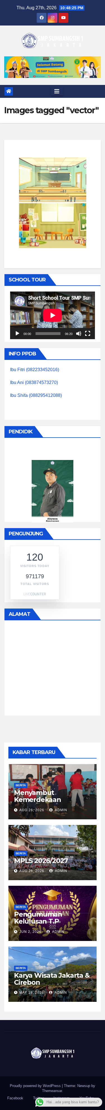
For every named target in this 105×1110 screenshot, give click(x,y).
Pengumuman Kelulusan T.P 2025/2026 (38, 921)
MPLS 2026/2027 (41, 861)
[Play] (17, 333)
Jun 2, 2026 (30, 932)
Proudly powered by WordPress (36, 1086)
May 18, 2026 (31, 993)
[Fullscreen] (87, 333)
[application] (52, 315)
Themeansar (52, 1091)
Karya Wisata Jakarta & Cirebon (52, 978)
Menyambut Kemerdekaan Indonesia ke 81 (39, 799)
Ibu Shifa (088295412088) (36, 395)
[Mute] (78, 333)
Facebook (15, 1098)
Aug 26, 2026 (31, 810)
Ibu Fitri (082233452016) (34, 369)
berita (21, 785)
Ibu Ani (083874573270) (34, 382)
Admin (60, 810)
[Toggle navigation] (57, 91)
